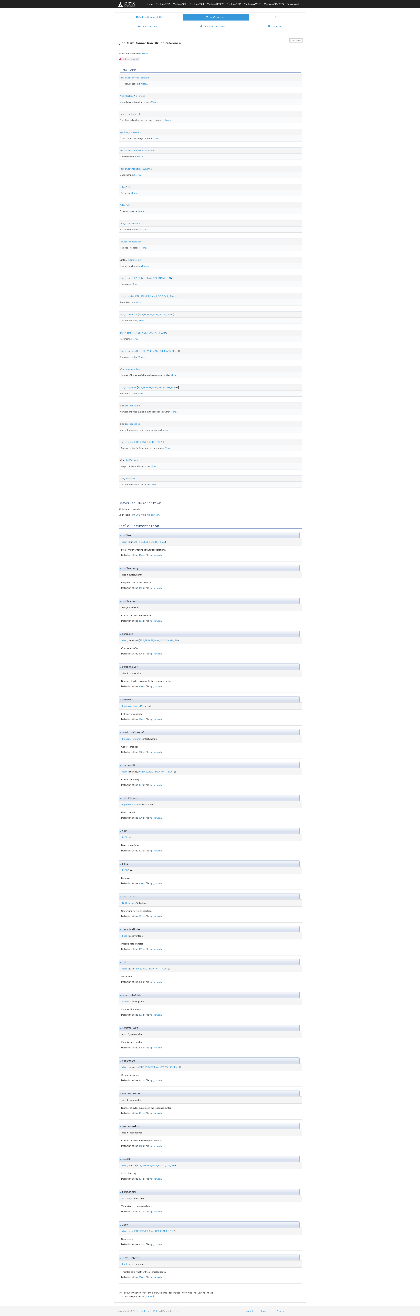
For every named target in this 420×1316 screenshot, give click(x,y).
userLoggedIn (134, 114)
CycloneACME (252, 4)
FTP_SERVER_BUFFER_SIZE (148, 442)
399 (141, 817)
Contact (248, 1311)
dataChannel (145, 168)
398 (141, 752)
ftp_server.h (133, 59)
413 (141, 1145)
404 (141, 1047)
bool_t (123, 114)
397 (141, 1211)
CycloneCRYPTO (274, 4)
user (129, 278)
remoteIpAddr (135, 241)
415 (141, 588)
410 (141, 686)
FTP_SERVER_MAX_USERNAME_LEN (152, 278)
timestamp (135, 132)
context (145, 77)
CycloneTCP (163, 4)
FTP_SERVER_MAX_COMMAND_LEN (157, 350)
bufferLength (133, 460)
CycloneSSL (180, 4)
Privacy (280, 1311)
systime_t (125, 132)
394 (141, 719)
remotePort (135, 259)
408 (141, 981)
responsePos (133, 423)
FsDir (122, 205)
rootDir (130, 296)
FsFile (123, 186)
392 (138, 514)
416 (141, 620)
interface (140, 95)
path (129, 332)
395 (141, 916)
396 (141, 1277)
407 (141, 784)
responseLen (133, 405)
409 (141, 653)
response (131, 387)
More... (145, 53)
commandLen (133, 369)
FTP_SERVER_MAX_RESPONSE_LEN (156, 387)
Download (293, 4)
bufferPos (131, 478)
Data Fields (296, 40)
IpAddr (123, 241)
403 (141, 1014)
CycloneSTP (234, 4)
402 (141, 949)
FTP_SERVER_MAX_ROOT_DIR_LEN (154, 296)
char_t (123, 278)
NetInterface (127, 95)
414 (141, 555)
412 (141, 1113)
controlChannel (147, 150)
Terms (264, 1311)
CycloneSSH (196, 4)
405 (141, 1244)
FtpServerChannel (129, 150)
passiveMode (133, 223)
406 (141, 1178)
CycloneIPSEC (215, 4)
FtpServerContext (129, 77)
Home (149, 4)
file (129, 186)
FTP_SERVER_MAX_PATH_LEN (155, 314)
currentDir (132, 314)
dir (128, 205)
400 (141, 883)
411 (141, 1080)
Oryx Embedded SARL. (147, 1311)
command (132, 350)
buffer (130, 442)
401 (141, 850)
